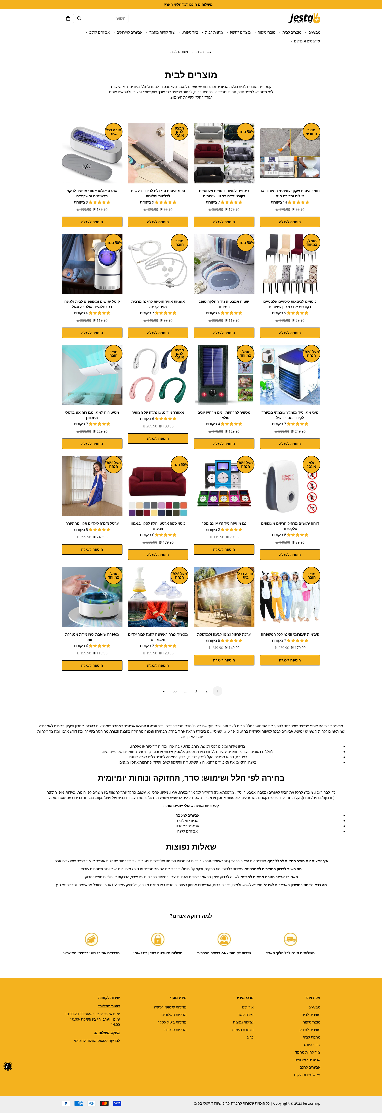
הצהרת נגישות (243, 1029)
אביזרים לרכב (99, 32)
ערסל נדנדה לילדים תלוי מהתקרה (92, 523)
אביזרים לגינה (187, 831)
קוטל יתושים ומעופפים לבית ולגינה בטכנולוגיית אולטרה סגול (92, 304)
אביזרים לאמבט (187, 825)
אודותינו (248, 1007)
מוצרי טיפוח (266, 32)
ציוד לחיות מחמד (162, 32)
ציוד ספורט (190, 32)
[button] (68, 18)
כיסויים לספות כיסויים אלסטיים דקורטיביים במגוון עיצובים (224, 193)
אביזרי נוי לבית (187, 820)
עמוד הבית (204, 51)
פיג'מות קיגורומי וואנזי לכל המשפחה (290, 634)
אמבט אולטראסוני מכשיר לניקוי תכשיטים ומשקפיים (92, 193)
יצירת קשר (246, 1014)
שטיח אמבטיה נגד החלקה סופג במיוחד (224, 304)
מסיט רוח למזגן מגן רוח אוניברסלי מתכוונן (92, 415)
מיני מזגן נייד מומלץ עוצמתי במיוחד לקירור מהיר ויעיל (290, 415)
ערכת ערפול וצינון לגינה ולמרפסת (224, 634)
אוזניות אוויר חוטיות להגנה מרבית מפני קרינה (158, 304)
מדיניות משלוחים (174, 1014)
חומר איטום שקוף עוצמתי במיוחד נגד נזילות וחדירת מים (290, 193)
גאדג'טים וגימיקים (307, 41)
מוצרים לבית (292, 32)
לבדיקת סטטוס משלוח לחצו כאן (96, 1040)
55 (175, 691)
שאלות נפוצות (243, 1022)
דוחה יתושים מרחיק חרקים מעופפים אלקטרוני (290, 526)
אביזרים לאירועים (129, 32)
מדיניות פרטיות (175, 1029)
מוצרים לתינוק (240, 32)
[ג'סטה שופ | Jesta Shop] (304, 18)
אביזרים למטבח (187, 815)
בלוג (250, 1037)
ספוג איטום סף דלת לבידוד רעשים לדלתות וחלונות (158, 193)
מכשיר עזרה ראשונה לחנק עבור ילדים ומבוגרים (158, 637)
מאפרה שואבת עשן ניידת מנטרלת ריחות (92, 637)
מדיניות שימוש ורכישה (170, 1007)
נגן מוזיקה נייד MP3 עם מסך (224, 523)
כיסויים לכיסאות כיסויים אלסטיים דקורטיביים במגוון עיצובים (290, 304)
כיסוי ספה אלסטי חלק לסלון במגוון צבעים (158, 526)
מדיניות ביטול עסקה (172, 1022)
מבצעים (314, 32)
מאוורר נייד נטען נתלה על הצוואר (158, 412)
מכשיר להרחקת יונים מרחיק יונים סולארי (223, 415)
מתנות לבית (214, 32)
